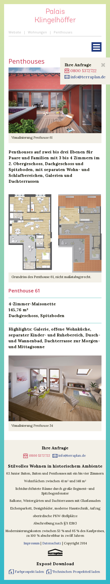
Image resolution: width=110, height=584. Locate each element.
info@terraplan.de (88, 76)
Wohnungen (37, 32)
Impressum (31, 543)
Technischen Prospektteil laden (76, 572)
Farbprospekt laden (29, 572)
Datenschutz (51, 543)
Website (15, 32)
